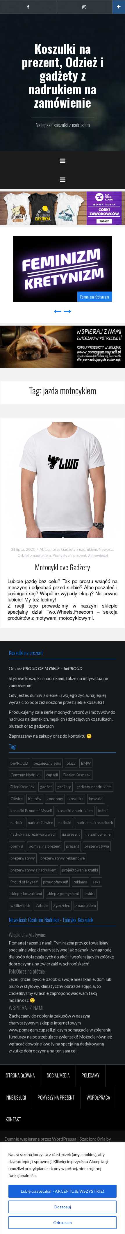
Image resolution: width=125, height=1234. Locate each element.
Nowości (106, 549)
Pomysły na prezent (69, 555)
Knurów (34, 798)
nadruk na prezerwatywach (33, 834)
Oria (101, 1138)
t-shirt (89, 893)
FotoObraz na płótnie (27, 971)
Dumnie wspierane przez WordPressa (40, 1138)
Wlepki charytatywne (27, 934)
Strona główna (20, 1075)
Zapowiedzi (98, 555)
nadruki (64, 822)
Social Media (58, 1075)
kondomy (55, 798)
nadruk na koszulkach (95, 822)
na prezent (71, 834)
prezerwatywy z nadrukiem (33, 870)
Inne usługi (16, 1097)
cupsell (52, 775)
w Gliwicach (20, 905)
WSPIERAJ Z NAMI (26, 1007)
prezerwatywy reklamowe (62, 858)
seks (96, 882)
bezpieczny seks (47, 763)
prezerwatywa (97, 846)
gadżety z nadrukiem (94, 786)
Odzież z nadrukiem (34, 555)
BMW (86, 763)
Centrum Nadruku (25, 775)
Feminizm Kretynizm (94, 297)
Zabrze (42, 905)
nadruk (16, 822)
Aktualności (49, 549)
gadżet (46, 786)
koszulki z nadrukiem (75, 810)
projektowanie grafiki (80, 870)
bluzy (71, 763)
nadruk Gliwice (40, 822)
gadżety (64, 786)
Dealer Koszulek (77, 775)
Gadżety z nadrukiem (79, 549)
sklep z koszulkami (26, 893)
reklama (80, 882)
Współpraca (98, 1097)
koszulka (76, 798)
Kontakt (13, 1119)
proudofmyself (55, 882)
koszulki (96, 798)
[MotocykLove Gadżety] (62, 479)
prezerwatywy (22, 858)
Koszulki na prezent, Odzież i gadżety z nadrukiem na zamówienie (62, 75)
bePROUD (19, 763)
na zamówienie (97, 834)
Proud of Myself (24, 882)
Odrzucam (62, 1222)
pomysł (16, 846)
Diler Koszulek (22, 786)
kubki (103, 810)
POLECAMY (90, 1075)
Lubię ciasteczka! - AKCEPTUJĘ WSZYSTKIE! (62, 1191)
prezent (72, 846)
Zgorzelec (61, 905)
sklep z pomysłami (63, 893)
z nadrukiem (85, 905)
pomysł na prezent (44, 846)
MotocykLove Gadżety (62, 567)
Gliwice (16, 798)
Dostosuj (62, 1206)
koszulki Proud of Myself (31, 810)
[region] (62, 1188)
